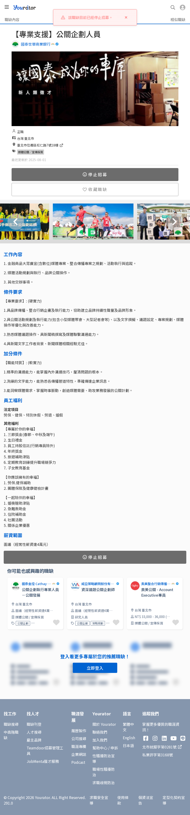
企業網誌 (78, 754)
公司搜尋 (78, 738)
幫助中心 (99, 748)
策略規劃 (97, 623)
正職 (20, 131)
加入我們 (99, 740)
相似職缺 (178, 19)
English (129, 737)
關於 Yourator (104, 724)
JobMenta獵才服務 (43, 761)
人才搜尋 (34, 732)
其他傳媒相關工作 (41, 623)
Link (130, 580)
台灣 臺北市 (25, 138)
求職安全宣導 (99, 800)
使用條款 (122, 800)
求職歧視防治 (103, 782)
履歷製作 (78, 730)
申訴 (114, 748)
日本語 (128, 745)
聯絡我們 (99, 732)
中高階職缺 (11, 734)
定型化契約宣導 (174, 800)
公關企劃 (22, 623)
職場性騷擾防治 (103, 771)
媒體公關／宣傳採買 (30, 152)
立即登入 (95, 668)
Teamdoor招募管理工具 (45, 750)
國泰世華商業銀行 (36, 44)
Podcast (78, 762)
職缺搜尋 (11, 724)
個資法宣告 (145, 800)
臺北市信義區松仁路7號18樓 (38, 145)
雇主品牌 (34, 740)
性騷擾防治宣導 (103, 758)
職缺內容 (12, 19)
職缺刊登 (34, 724)
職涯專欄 (78, 746)
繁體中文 (128, 726)
